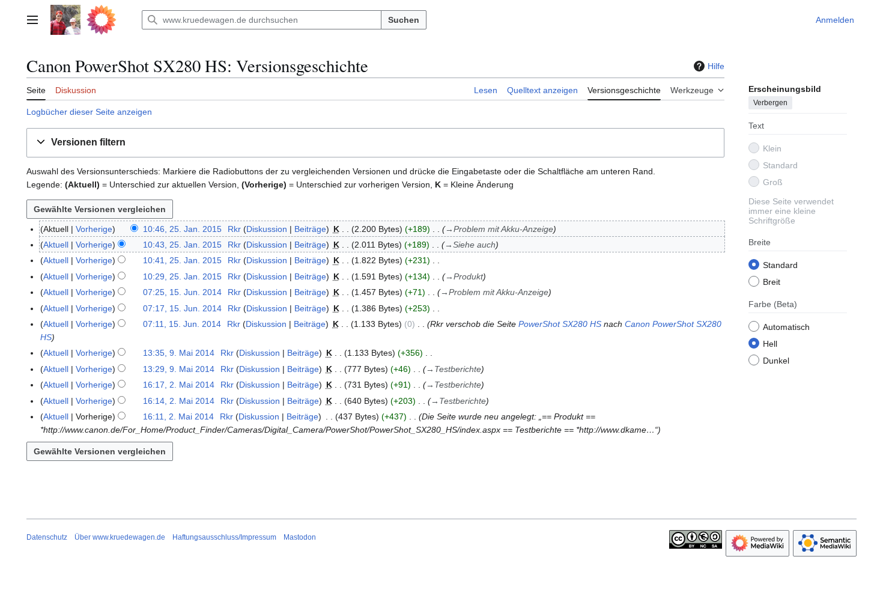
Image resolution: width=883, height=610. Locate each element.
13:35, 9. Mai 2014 (178, 353)
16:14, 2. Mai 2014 (178, 401)
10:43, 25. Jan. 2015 (182, 244)
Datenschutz (46, 537)
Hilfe (716, 66)
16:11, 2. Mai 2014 (178, 416)
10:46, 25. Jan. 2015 (182, 229)
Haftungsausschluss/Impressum (224, 537)
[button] (32, 19)
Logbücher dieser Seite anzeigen (89, 112)
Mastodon (300, 537)
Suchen (403, 20)
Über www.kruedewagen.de (119, 537)
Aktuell (55, 244)
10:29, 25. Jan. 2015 (182, 276)
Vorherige (94, 229)
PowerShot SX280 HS (559, 324)
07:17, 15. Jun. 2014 (182, 308)
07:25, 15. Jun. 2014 (182, 292)
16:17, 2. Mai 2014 (178, 384)
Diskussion (266, 229)
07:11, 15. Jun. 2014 (182, 324)
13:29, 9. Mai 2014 (178, 369)
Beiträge (310, 229)
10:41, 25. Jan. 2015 (182, 260)
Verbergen (770, 103)
